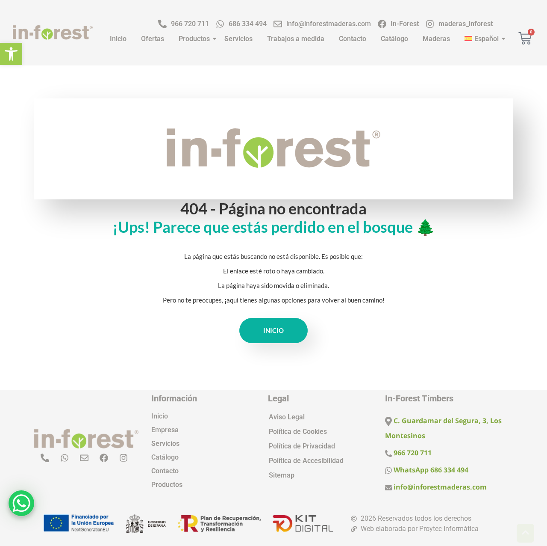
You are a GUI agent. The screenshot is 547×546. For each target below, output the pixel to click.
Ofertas (152, 39)
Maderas (436, 39)
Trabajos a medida (295, 39)
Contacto (352, 39)
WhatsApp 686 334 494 (430, 470)
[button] (11, 54)
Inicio (118, 39)
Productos (194, 39)
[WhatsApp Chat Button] (21, 503)
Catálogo (394, 39)
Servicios (238, 39)
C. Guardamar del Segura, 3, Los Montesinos (443, 428)
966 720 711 (412, 452)
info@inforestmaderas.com (439, 487)
